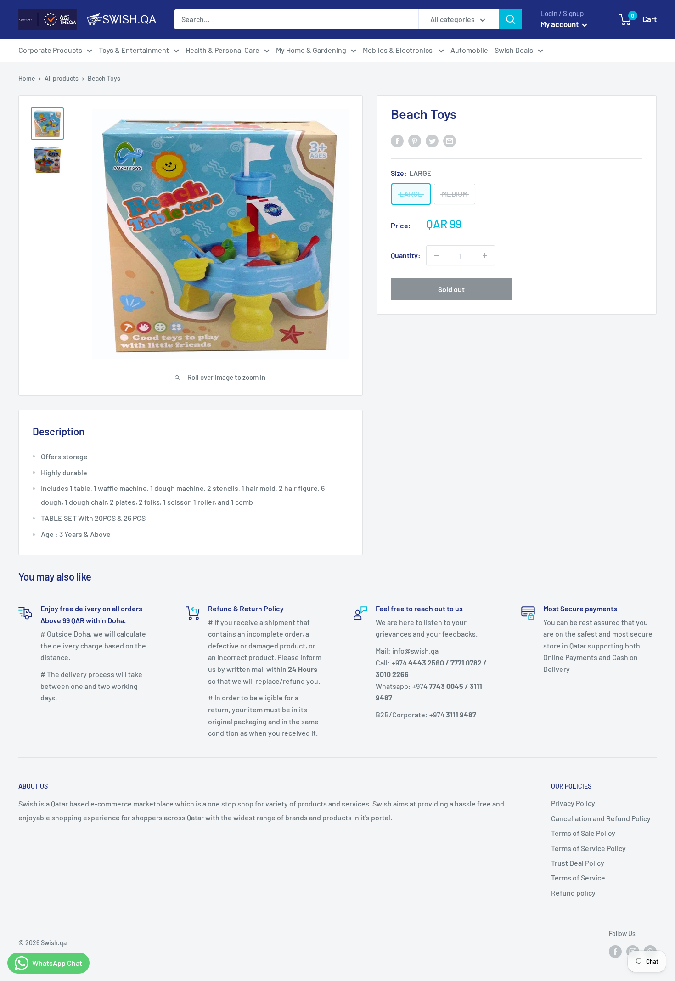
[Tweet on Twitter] (432, 140)
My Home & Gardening (311, 49)
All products (62, 78)
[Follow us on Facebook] (615, 951)
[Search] (510, 19)
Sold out (451, 289)
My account (560, 23)
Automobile (469, 49)
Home (26, 78)
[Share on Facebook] (397, 140)
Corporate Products (50, 49)
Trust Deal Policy (577, 862)
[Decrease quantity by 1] (436, 255)
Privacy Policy (573, 803)
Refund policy (573, 892)
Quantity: (406, 255)
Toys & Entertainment (134, 49)
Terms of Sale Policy (583, 833)
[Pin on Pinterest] (414, 140)
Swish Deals (514, 49)
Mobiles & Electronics (398, 49)
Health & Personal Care (222, 49)
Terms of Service (578, 877)
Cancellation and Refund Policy (601, 818)
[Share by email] (449, 140)
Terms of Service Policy (588, 848)
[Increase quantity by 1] (485, 255)
